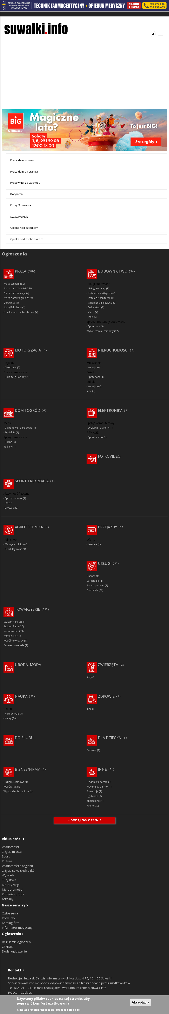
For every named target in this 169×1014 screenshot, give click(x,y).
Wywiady (8, 875)
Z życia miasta (12, 851)
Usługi (104, 563)
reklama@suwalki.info (91, 988)
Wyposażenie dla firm (16, 791)
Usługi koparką (97, 288)
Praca (20, 271)
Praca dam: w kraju (22, 160)
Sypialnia (10, 432)
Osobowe (10, 367)
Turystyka (9, 507)
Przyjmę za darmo (97, 786)
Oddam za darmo (97, 782)
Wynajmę (93, 367)
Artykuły (7, 899)
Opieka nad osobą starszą (26, 239)
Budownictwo (112, 271)
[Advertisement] (84, 78)
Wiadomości (10, 847)
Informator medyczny (17, 927)
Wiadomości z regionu (17, 866)
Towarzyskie (27, 609)
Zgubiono (92, 796)
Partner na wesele (14, 645)
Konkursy (8, 918)
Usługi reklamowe (14, 782)
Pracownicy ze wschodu (25, 182)
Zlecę (91, 312)
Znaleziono (93, 801)
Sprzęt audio (95, 437)
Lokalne (92, 544)
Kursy (8, 718)
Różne (8, 442)
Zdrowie (106, 696)
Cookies (26, 992)
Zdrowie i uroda (13, 894)
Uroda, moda (28, 664)
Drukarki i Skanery (98, 427)
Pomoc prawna (95, 585)
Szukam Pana (11, 626)
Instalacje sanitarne (99, 298)
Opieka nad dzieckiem (24, 228)
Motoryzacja (28, 350)
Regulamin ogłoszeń (16, 942)
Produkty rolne (13, 549)
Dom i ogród (27, 410)
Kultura (7, 861)
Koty (89, 677)
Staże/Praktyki (19, 216)
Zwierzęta (108, 664)
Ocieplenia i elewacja (100, 302)
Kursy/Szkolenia (20, 205)
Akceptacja (140, 1002)
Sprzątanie (93, 580)
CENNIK (7, 946)
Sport (6, 856)
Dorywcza (16, 194)
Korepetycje (12, 713)
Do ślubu (24, 737)
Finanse (91, 576)
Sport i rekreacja (32, 480)
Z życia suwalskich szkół (18, 870)
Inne (90, 317)
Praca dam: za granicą (24, 171)
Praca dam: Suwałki (15, 288)
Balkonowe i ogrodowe (18, 427)
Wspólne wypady (13, 640)
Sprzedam (94, 326)
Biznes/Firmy (27, 769)
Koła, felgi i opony (15, 377)
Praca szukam (12, 283)
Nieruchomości (113, 350)
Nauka (21, 696)
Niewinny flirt (11, 631)
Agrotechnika (29, 526)
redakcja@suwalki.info (59, 988)
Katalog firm (10, 923)
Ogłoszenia (10, 913)
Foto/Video (109, 456)
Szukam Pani (11, 621)
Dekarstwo (94, 307)
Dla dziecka (109, 737)
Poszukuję (92, 791)
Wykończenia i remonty (100, 331)
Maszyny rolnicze (15, 544)
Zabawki (91, 750)
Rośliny (8, 446)
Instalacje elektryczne (100, 293)
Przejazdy (107, 526)
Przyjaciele (10, 636)
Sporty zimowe (13, 498)
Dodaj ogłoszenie (14, 951)
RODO (13, 992)
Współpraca (11, 786)
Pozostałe (92, 590)
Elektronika (110, 410)
